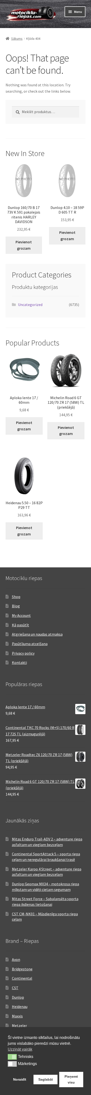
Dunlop (18, 997)
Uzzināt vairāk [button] (20, 1049)
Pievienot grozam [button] (24, 245)
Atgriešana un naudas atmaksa (37, 634)
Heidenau (19, 1006)
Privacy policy (23, 653)
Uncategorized (30, 304)
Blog (16, 605)
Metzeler (19, 1025)
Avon (16, 959)
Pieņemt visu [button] (71, 1079)
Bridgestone (22, 969)
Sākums (17, 38)
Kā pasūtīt (20, 624)
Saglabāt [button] (45, 1079)
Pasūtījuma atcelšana (30, 643)
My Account (21, 615)
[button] (12, 1056)
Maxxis (17, 1016)
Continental (22, 978)
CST (15, 987)
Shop (16, 596)
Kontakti (19, 662)
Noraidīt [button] (19, 1079)
